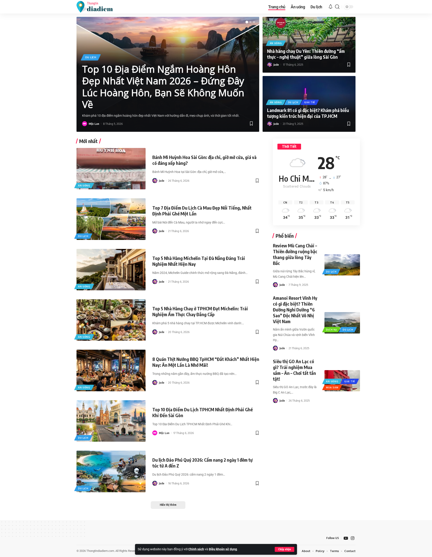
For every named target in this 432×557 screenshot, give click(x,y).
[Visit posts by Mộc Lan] (84, 123)
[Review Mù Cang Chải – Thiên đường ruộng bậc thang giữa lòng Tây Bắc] (342, 264)
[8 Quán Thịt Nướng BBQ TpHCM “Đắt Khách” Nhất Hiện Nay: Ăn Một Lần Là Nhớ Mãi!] (111, 370)
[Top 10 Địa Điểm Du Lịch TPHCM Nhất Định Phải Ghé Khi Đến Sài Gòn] (111, 421)
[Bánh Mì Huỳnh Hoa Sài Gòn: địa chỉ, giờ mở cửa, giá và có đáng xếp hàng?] (111, 168)
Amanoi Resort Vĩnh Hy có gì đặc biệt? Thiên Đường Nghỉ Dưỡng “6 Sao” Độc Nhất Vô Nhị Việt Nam (295, 309)
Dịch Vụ (331, 329)
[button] (284, 549)
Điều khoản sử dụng (223, 549)
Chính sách (196, 549)
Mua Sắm (332, 387)
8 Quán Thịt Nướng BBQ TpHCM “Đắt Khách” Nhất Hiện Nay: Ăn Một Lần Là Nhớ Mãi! (205, 362)
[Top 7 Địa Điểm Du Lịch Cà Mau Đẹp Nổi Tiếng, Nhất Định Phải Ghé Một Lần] (111, 219)
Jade (276, 64)
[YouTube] (345, 538)
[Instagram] (353, 538)
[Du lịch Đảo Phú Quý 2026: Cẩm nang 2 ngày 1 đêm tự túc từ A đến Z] (111, 471)
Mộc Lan (94, 123)
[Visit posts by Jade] (269, 64)
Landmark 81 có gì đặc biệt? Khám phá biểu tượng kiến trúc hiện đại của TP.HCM (308, 113)
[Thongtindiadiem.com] (97, 6)
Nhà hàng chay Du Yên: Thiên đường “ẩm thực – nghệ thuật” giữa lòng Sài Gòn (306, 54)
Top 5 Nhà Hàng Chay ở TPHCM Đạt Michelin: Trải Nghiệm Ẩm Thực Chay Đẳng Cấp (200, 311)
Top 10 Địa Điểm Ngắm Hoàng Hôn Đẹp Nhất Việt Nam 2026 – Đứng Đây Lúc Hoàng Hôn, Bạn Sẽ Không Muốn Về (163, 87)
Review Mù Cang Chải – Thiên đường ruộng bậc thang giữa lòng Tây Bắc (295, 254)
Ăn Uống (276, 43)
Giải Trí (309, 102)
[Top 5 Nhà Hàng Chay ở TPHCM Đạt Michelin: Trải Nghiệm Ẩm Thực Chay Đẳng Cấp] (111, 320)
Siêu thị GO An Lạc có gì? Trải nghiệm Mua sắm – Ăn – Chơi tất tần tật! (294, 370)
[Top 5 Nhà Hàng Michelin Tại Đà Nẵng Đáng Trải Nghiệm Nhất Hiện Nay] (111, 269)
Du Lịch (90, 57)
